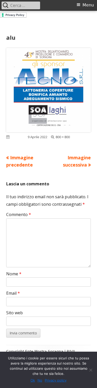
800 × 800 (63, 137)
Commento (18, 214)
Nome (13, 274)
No (40, 380)
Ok (33, 380)
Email (13, 293)
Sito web (14, 313)
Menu (88, 5)
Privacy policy (55, 380)
